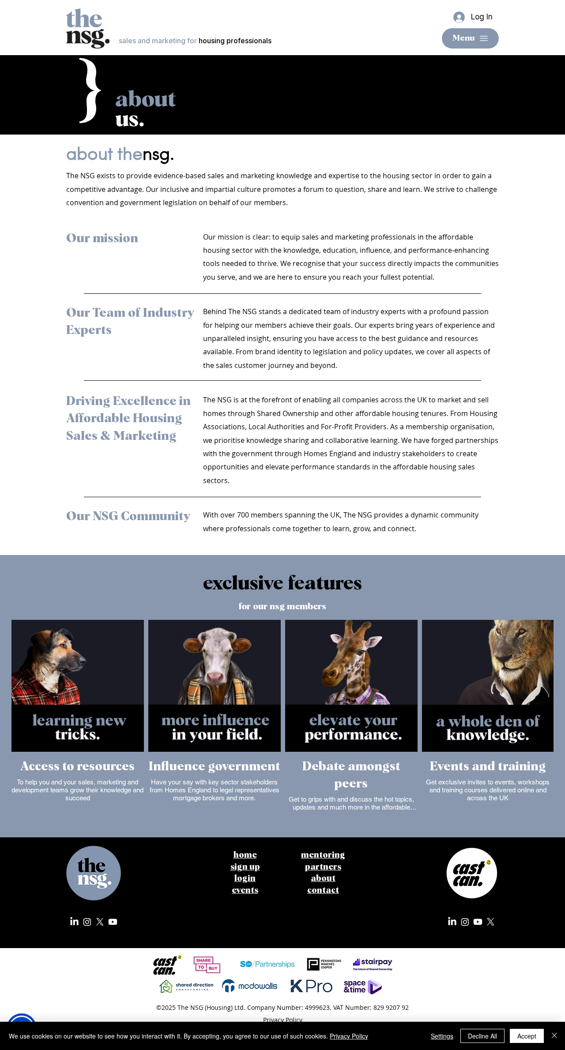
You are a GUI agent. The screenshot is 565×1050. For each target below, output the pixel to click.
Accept (526, 1035)
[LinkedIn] (74, 922)
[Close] (554, 1036)
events (245, 890)
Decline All (482, 1035)
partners (323, 867)
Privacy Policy (349, 1035)
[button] (245, 867)
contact (323, 890)
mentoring (323, 855)
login (245, 878)
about (323, 878)
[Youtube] (113, 922)
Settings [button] (442, 1035)
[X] (100, 922)
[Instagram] (87, 922)
